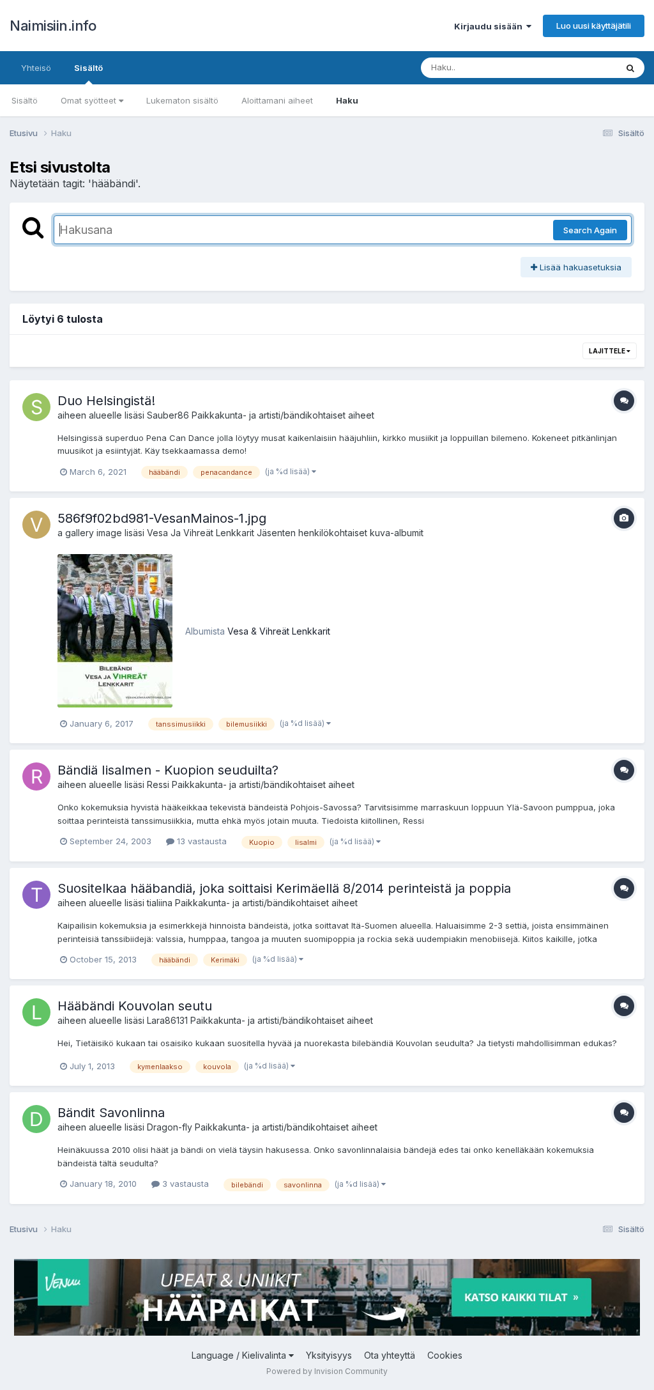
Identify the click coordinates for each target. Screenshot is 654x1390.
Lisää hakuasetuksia (579, 267)
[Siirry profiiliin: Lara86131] (36, 1012)
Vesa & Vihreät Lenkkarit (278, 631)
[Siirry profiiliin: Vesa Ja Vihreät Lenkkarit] (36, 525)
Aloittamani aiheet (277, 100)
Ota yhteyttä (389, 1355)
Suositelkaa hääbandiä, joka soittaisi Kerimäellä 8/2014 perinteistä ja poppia (284, 888)
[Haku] (630, 68)
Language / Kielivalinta (240, 1355)
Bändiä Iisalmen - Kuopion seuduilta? (167, 770)
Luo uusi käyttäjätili (593, 25)
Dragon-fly (169, 1127)
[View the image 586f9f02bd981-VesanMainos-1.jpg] (114, 630)
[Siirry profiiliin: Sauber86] (36, 407)
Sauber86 (168, 415)
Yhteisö (36, 68)
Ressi (158, 784)
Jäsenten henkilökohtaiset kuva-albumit (340, 532)
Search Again (590, 230)
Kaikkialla (581, 67)
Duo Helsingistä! (106, 400)
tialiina (159, 902)
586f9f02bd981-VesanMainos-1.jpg (161, 518)
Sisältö (88, 68)
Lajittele (608, 351)
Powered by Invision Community (327, 1371)
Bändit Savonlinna (111, 1112)
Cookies (444, 1355)
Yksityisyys (329, 1355)
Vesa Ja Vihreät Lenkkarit (200, 532)
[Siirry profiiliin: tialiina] (36, 895)
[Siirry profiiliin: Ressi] (36, 776)
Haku (347, 100)
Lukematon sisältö (182, 100)
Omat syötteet (90, 100)
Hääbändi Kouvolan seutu (134, 1006)
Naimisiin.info (53, 25)
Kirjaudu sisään (490, 26)
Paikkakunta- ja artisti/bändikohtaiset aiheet (283, 415)
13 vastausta (200, 841)
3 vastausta (184, 1183)
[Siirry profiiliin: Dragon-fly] (36, 1119)
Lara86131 (167, 1020)
